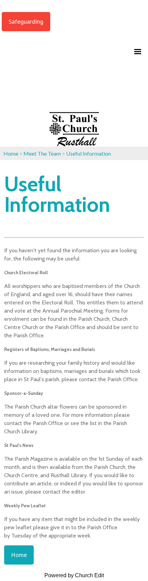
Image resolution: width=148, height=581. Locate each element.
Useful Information (88, 153)
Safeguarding (26, 21)
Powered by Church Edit (74, 575)
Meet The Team (42, 153)
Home (10, 153)
